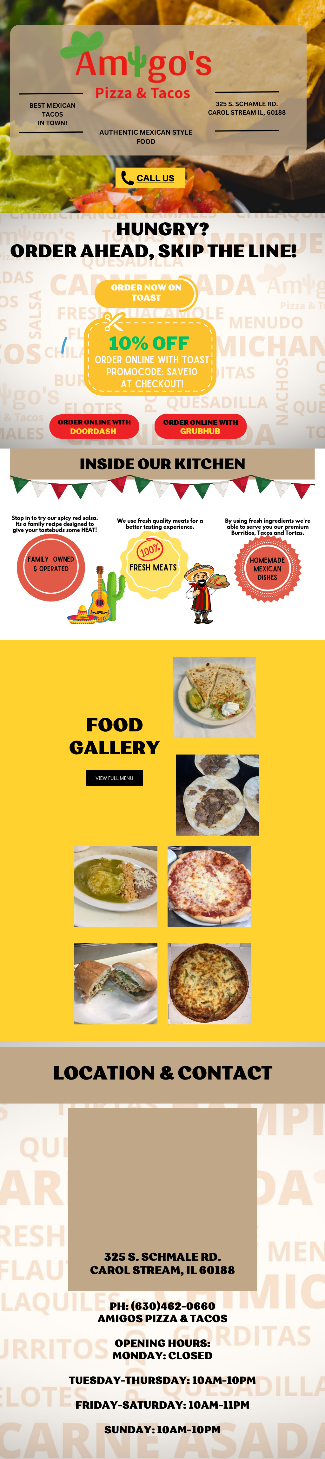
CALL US (155, 177)
